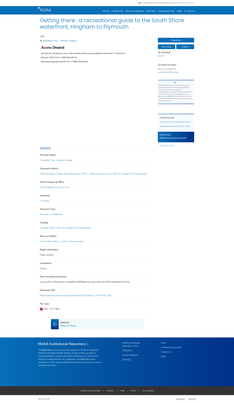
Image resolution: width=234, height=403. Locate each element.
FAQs (163, 356)
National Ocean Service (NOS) (173, 138)
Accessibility (148, 390)
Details (161, 55)
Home (106, 11)
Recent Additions (135, 11)
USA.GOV (192, 399)
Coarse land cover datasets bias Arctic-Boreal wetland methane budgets (176, 121)
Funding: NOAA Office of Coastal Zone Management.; (66, 227)
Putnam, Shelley (69, 40)
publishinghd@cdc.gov (168, 72)
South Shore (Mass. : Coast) (53, 241)
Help (179, 11)
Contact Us (166, 351)
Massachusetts (76, 241)
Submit (150, 11)
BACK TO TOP (166, 145)
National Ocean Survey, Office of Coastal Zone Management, (118, 173)
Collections (117, 11)
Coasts (46, 200)
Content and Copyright (171, 347)
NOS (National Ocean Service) (54, 187)
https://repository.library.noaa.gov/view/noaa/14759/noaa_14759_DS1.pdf (75, 295)
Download (176, 40)
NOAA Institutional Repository (62, 344)
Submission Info (166, 11)
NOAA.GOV (180, 399)
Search (191, 11)
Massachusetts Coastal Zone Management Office (63, 173)
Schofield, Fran (50, 40)
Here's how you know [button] (186, 3)
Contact (110, 390)
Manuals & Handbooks (51, 214)
